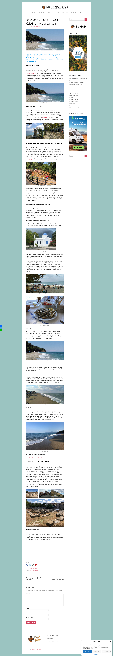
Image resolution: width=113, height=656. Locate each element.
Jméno (27, 608)
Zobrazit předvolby (106, 651)
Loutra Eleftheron (30, 159)
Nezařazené (72, 103)
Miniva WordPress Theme (36, 649)
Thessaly (37, 570)
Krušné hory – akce (73, 95)
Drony (49, 12)
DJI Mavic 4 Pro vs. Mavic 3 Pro (76, 84)
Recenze (41, 12)
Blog (80, 12)
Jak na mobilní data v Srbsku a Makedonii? (57, 577)
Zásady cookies (96, 654)
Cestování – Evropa (73, 93)
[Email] (1, 328)
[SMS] (1, 330)
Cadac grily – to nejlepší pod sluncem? (34, 577)
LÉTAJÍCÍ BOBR (58, 6)
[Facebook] (1, 326)
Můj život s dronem (73, 101)
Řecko (33, 570)
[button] (110, 641)
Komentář (28, 593)
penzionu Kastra (46, 117)
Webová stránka (29, 617)
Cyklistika (65, 12)
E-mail (27, 613)
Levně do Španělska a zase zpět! (76, 82)
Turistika (56, 12)
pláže (30, 570)
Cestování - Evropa (34, 568)
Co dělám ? (33, 12)
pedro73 (38, 26)
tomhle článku (30, 73)
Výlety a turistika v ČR (74, 107)
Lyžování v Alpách (73, 99)
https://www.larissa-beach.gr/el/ (34, 457)
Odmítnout (96, 651)
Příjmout (87, 651)
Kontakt (73, 12)
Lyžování (71, 97)
